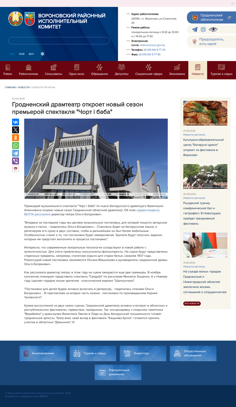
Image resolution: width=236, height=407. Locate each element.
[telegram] (194, 29)
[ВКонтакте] (15, 122)
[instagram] (203, 29)
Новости (24, 87)
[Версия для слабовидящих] (213, 29)
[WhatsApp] (15, 145)
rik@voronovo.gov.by (152, 45)
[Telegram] (15, 153)
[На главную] (15, 18)
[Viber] (15, 161)
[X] (15, 129)
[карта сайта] (42, 54)
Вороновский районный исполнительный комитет (72, 21)
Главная (10, 87)
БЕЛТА (44, 396)
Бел (31, 54)
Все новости (192, 303)
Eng (22, 54)
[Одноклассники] (15, 137)
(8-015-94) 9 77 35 (154, 50)
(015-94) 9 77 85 (150, 54)
